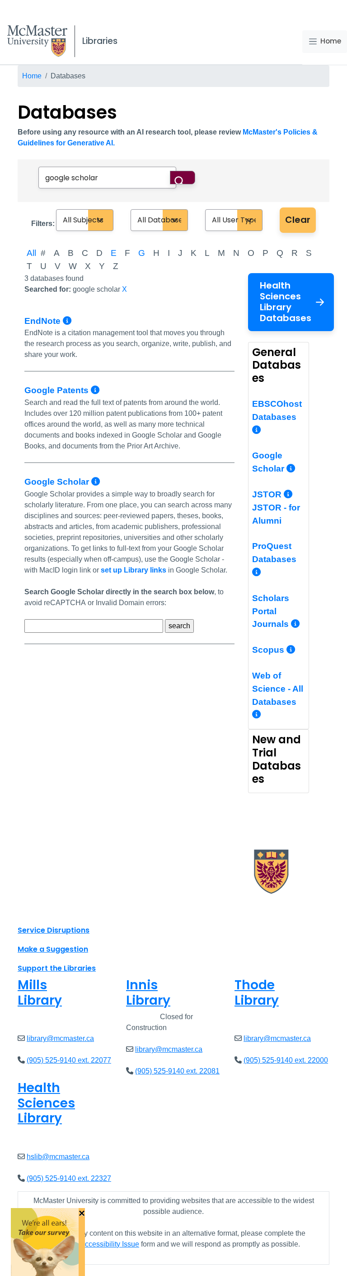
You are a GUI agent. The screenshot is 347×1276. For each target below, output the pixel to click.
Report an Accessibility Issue (93, 1244)
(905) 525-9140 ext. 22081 (177, 1071)
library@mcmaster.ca (60, 1038)
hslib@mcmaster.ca (58, 1156)
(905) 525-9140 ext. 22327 (69, 1178)
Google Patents (57, 390)
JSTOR (268, 494)
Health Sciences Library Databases (285, 301)
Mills (40, 992)
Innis (148, 992)
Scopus (269, 650)
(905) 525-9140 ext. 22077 (69, 1060)
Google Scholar (57, 481)
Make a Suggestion (53, 949)
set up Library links (133, 570)
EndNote (43, 321)
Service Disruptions (53, 930)
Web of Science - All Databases (277, 689)
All (31, 253)
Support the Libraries (57, 968)
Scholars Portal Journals (271, 611)
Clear (297, 219)
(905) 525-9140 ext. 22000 (286, 1060)
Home (330, 41)
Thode (256, 992)
